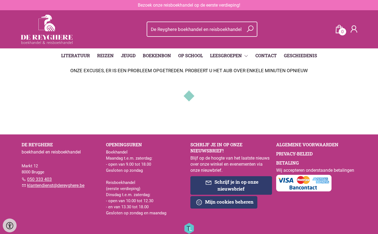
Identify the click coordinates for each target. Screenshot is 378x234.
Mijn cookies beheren (228, 202)
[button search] (250, 29)
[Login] (354, 29)
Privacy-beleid (294, 154)
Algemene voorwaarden (307, 144)
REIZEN (105, 55)
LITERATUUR (75, 55)
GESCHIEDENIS (300, 55)
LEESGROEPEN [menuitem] (226, 55)
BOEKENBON (157, 55)
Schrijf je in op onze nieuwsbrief (235, 185)
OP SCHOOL (190, 55)
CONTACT (266, 55)
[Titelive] (189, 227)
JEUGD (128, 55)
